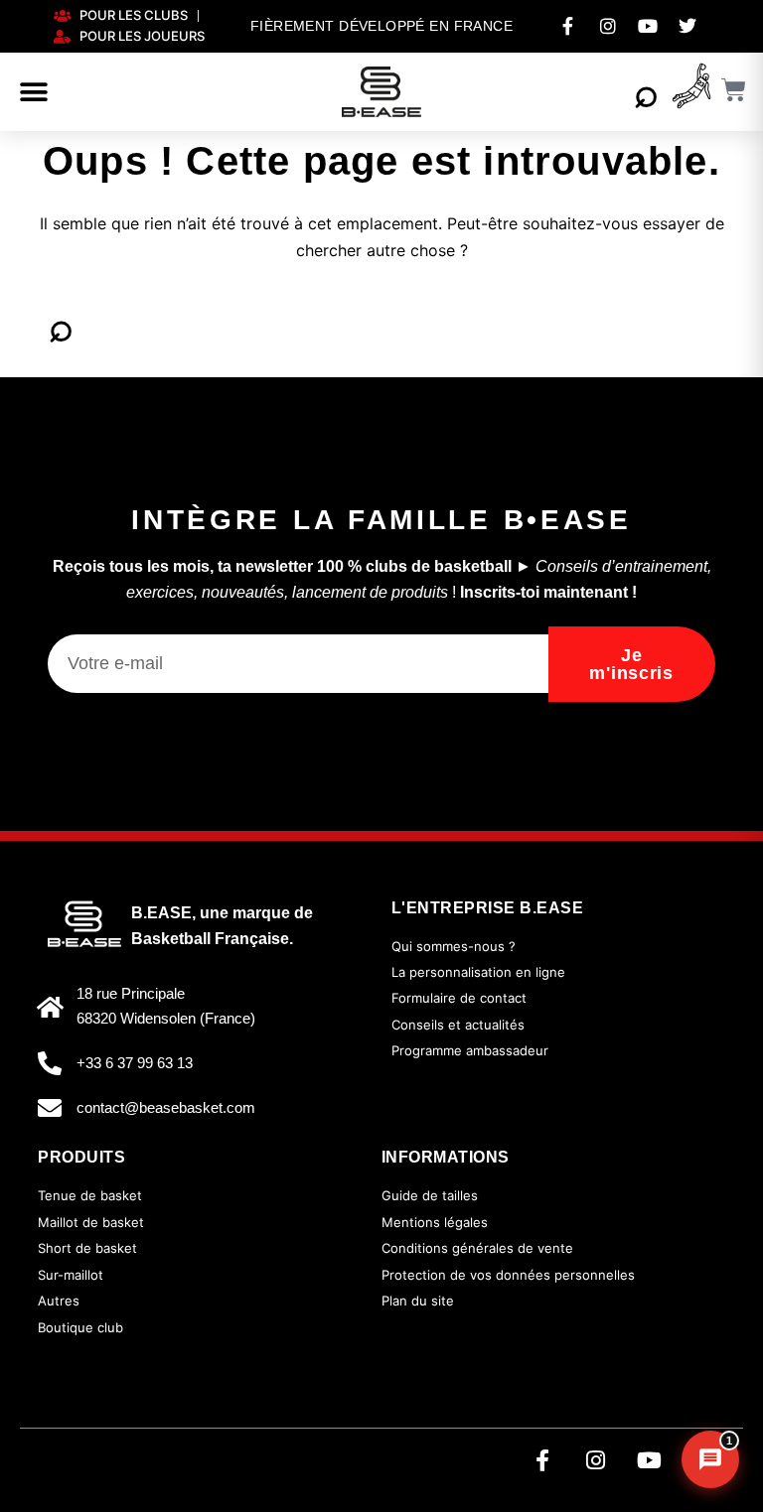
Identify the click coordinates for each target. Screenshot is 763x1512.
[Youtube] (650, 1460)
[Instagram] (596, 1460)
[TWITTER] (687, 26)
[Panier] (734, 89)
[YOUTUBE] (648, 26)
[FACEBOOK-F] (568, 26)
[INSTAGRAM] (608, 26)
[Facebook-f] (542, 1460)
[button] (34, 92)
